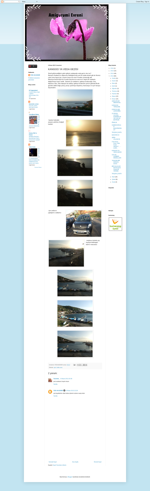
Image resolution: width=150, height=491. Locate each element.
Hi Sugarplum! (33, 90)
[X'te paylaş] (82, 365)
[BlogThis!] (80, 365)
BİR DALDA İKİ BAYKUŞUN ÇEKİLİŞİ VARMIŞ (116, 169)
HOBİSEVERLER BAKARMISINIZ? (117, 127)
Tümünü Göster (38, 167)
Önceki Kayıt (97, 462)
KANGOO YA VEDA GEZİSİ (116, 151)
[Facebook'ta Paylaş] (84, 365)
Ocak (113, 182)
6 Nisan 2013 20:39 (66, 378)
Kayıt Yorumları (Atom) (59, 465)
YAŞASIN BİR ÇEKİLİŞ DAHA (116, 162)
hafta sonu (59, 367)
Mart (113, 177)
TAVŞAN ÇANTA (117, 132)
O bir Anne (32, 147)
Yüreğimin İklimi (34, 114)
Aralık (114, 78)
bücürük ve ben (34, 104)
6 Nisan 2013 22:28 (72, 390)
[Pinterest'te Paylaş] (86, 365)
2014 (112, 73)
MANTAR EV (115, 135)
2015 (112, 71)
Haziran (114, 93)
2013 (112, 76)
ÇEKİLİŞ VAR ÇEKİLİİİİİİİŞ (116, 110)
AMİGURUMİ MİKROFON (116, 101)
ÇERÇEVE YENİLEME (116, 106)
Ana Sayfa (75, 462)
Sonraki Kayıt (53, 462)
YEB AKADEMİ (58, 390)
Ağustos (114, 88)
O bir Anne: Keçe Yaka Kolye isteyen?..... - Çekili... (116, 145)
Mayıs (114, 96)
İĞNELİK (114, 122)
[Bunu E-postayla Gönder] (78, 365)
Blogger (70, 477)
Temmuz (114, 91)
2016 (112, 68)
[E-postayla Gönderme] (74, 364)
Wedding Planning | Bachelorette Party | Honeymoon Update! (34, 138)
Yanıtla (55, 384)
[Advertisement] (75, 444)
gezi (55, 367)
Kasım (114, 81)
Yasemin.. (56, 378)
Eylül (113, 86)
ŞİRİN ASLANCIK (116, 138)
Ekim (113, 83)
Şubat (114, 179)
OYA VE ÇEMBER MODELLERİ (116, 156)
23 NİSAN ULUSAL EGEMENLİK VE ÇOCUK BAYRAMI (116, 117)
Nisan (114, 99)
